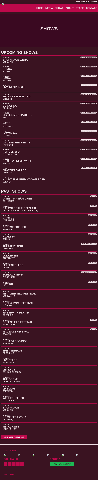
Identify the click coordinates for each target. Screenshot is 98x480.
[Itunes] (18, 464)
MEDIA (49, 8)
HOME (39, 8)
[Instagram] (14, 464)
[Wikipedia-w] (22, 464)
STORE (80, 8)
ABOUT (70, 8)
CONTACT (91, 8)
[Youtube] (9, 464)
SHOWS (59, 8)
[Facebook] (5, 464)
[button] (14, 437)
